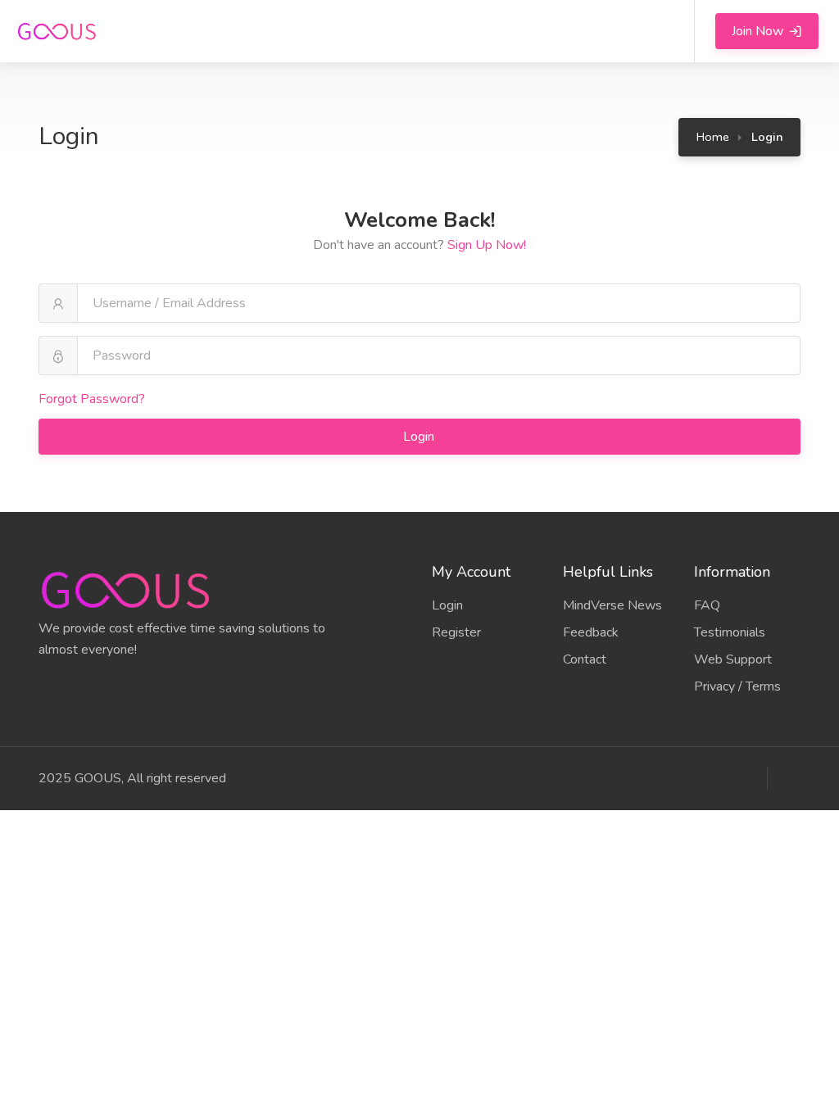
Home (712, 137)
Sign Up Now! (486, 245)
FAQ (707, 605)
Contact (584, 659)
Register (456, 632)
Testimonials (729, 632)
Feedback (591, 632)
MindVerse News (612, 605)
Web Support (733, 659)
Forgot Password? (92, 399)
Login (420, 437)
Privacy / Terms (737, 686)
